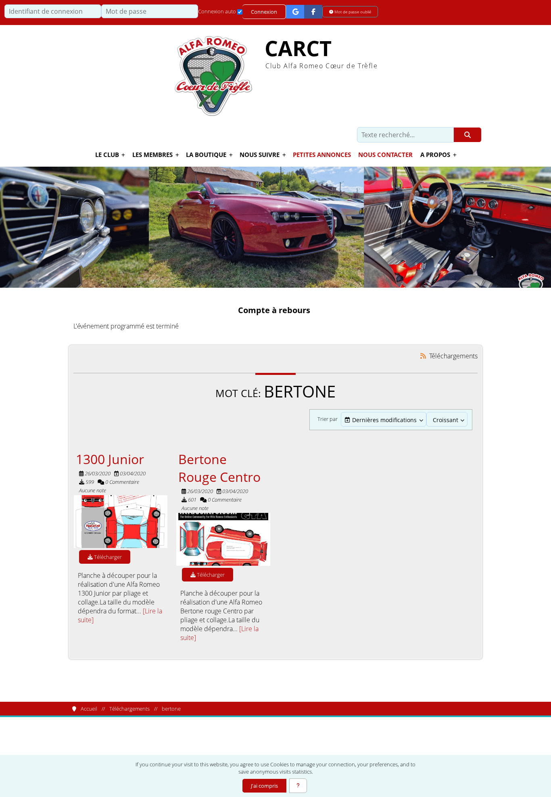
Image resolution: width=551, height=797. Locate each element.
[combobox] (383, 419)
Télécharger (107, 557)
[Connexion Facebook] (313, 11)
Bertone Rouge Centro (219, 467)
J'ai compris (264, 785)
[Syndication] (423, 356)
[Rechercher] (468, 134)
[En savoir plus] (298, 785)
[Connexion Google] (295, 11)
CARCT (298, 48)
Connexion (264, 11)
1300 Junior (110, 459)
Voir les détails (121, 521)
